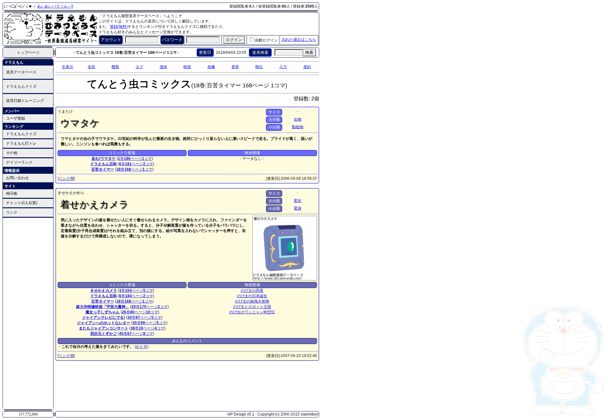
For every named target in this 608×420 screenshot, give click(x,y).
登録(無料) (119, 26)
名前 (91, 67)
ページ (133, 158)
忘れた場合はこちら (299, 39)
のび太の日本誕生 (252, 296)
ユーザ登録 (15, 118)
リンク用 (66, 178)
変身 (297, 208)
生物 (297, 119)
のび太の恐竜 (252, 290)
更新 (235, 67)
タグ (139, 67)
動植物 (297, 127)
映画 (187, 67)
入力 (283, 67)
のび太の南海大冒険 (252, 301)
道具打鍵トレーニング (25, 100)
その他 (11, 153)
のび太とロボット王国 (252, 306)
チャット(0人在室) (21, 203)
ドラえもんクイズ (21, 86)
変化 (297, 200)
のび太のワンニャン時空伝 (252, 312)
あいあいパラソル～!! (55, 6)
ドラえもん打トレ (21, 143)
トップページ (28, 52)
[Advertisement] (28, 313)
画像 (211, 67)
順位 (259, 67)
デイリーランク (19, 162)
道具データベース (21, 72)
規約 (307, 67)
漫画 (163, 67)
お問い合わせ (17, 178)
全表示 (67, 67)
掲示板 (11, 193)
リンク (11, 212)
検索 (309, 52)
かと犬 (141, 346)
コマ (147, 158)
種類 (115, 67)
